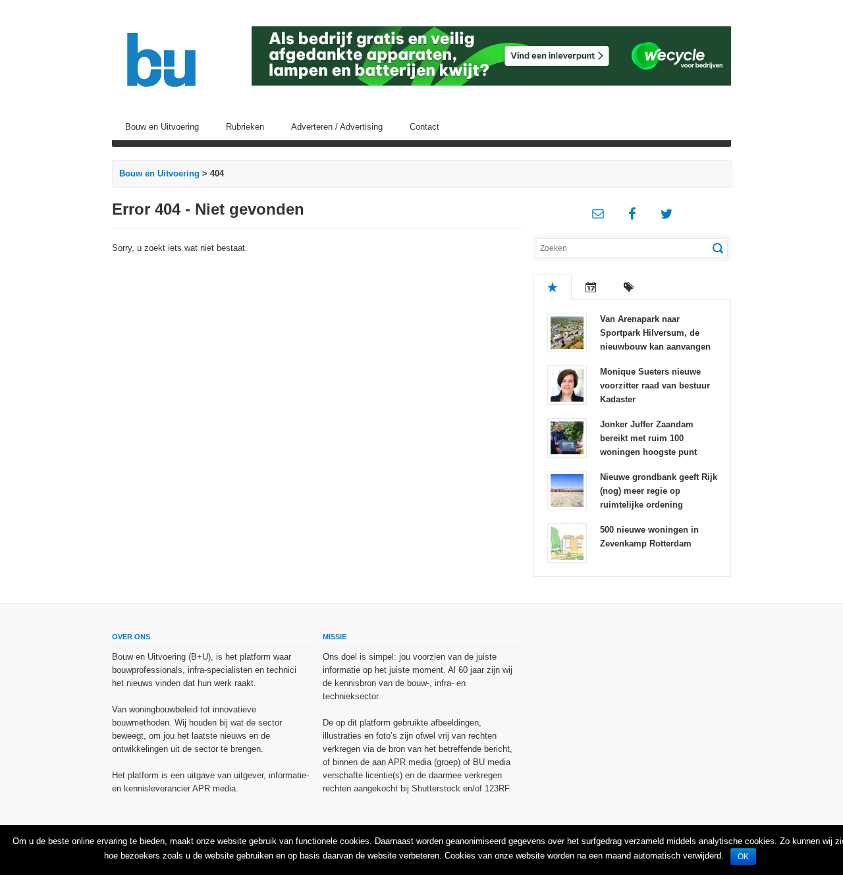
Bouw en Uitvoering (162, 127)
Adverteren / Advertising (337, 127)
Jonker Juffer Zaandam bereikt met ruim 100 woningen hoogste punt (648, 438)
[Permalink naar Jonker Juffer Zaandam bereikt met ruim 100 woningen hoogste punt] (567, 437)
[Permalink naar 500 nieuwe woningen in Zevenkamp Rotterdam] (567, 542)
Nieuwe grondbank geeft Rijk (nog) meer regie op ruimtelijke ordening (658, 491)
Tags (629, 287)
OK (743, 856)
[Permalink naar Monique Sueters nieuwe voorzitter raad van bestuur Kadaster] (567, 384)
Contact (424, 127)
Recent (590, 287)
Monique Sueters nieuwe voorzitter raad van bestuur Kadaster (655, 385)
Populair (552, 287)
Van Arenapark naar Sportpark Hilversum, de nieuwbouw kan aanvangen (655, 333)
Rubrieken (245, 127)
